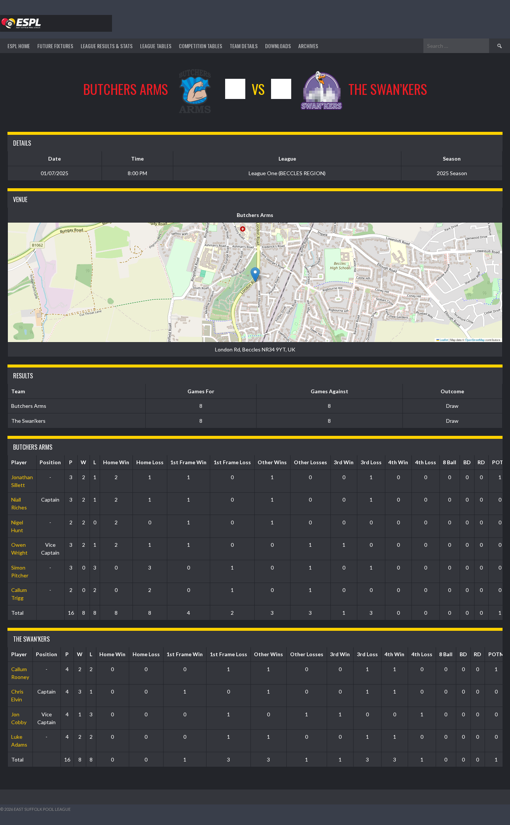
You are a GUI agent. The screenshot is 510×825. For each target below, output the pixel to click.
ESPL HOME (18, 46)
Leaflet (443, 340)
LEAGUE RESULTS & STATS (107, 46)
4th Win (398, 462)
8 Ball (449, 462)
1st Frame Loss (232, 462)
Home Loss (150, 462)
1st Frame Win (188, 462)
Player (19, 462)
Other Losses (310, 462)
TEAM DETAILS (244, 46)
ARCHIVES (308, 46)
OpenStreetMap (475, 340)
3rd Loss (371, 462)
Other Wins (272, 462)
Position (50, 462)
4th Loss (425, 462)
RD (481, 462)
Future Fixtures (55, 46)
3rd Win (344, 462)
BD (467, 462)
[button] (255, 274)
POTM (496, 654)
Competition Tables (200, 46)
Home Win (116, 462)
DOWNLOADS (278, 46)
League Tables (155, 46)
